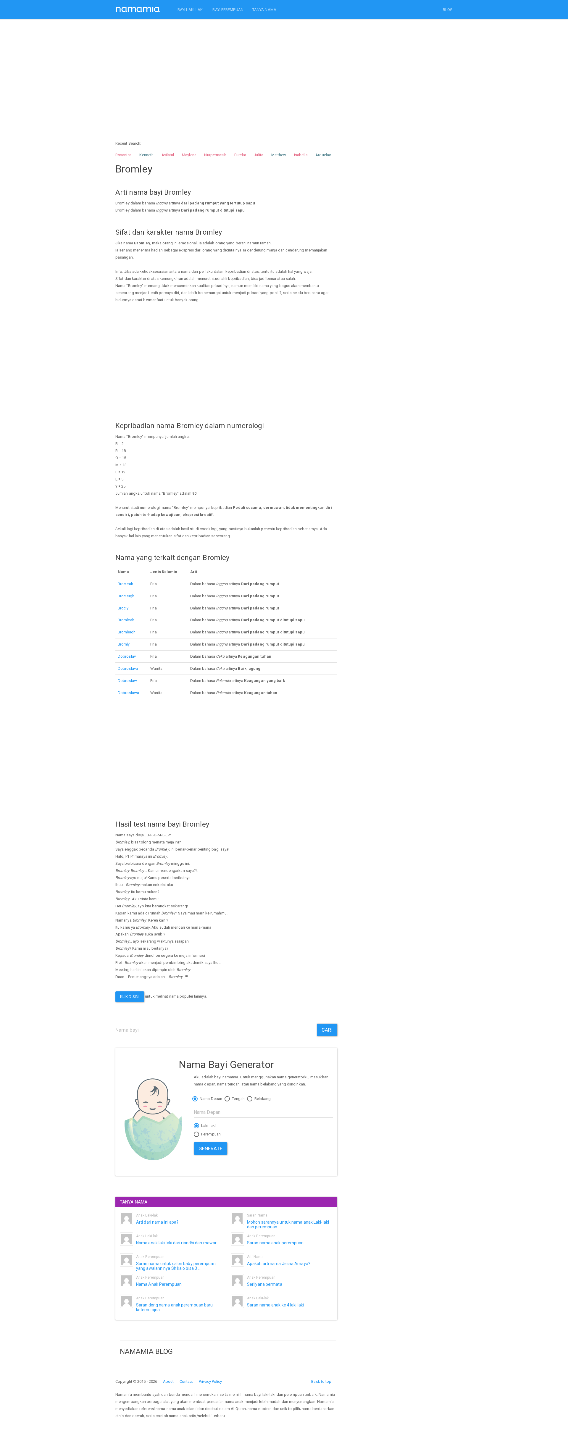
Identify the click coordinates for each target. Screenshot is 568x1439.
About (168, 1381)
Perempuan (210, 1134)
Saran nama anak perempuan (275, 1242)
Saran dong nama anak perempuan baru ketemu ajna (174, 1307)
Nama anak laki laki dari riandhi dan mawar (176, 1242)
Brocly (123, 608)
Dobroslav (127, 656)
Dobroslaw (127, 680)
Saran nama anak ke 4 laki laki (275, 1305)
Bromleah (126, 620)
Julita (258, 155)
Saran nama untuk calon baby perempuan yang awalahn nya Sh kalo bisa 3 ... (176, 1265)
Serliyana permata (264, 1284)
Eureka (240, 155)
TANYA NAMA (264, 9)
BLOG (448, 9)
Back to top (321, 1381)
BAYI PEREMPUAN (227, 9)
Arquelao (323, 155)
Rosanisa (123, 155)
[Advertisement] (226, 70)
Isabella (301, 155)
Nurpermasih (215, 155)
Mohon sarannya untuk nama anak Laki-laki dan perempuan (288, 1224)
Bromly (124, 644)
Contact (186, 1381)
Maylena (189, 155)
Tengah (238, 1098)
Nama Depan (210, 1098)
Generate (210, 1148)
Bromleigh (126, 632)
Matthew (278, 155)
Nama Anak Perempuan (159, 1284)
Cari (327, 1030)
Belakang (262, 1098)
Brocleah (125, 584)
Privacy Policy (210, 1381)
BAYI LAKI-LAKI (191, 9)
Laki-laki (208, 1125)
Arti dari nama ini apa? (157, 1222)
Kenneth (146, 155)
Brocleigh (126, 596)
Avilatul (168, 155)
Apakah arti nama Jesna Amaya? (278, 1263)
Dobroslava (128, 668)
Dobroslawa (128, 693)
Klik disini (129, 996)
